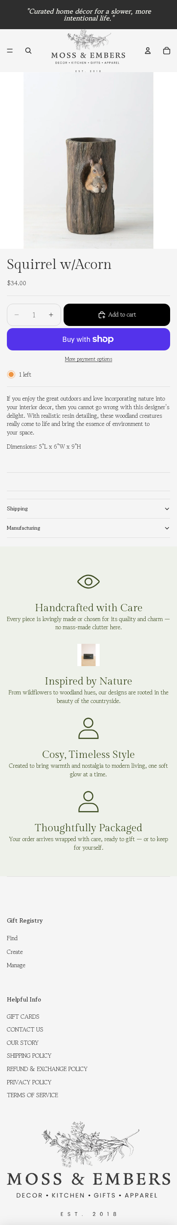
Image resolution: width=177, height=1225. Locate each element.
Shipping (17, 508)
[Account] (147, 50)
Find (12, 938)
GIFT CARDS (23, 1016)
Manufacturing (23, 527)
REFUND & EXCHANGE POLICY (47, 1069)
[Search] (28, 50)
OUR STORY (23, 1042)
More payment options (88, 359)
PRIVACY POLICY (29, 1082)
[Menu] (10, 50)
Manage (16, 965)
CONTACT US (25, 1029)
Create (15, 951)
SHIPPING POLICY (29, 1055)
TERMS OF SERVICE (32, 1095)
